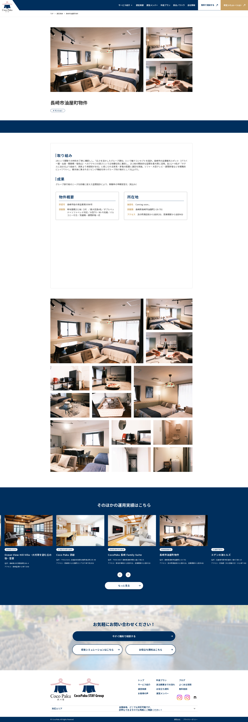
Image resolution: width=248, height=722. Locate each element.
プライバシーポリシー (190, 719)
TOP (51, 13)
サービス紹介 (124, 5)
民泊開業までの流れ (165, 684)
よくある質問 (185, 684)
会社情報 (191, 5)
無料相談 (183, 688)
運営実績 (60, 13)
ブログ (182, 680)
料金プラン (165, 5)
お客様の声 (143, 693)
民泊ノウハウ (179, 5)
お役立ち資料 (162, 688)
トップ (141, 680)
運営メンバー (152, 5)
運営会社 (177, 719)
